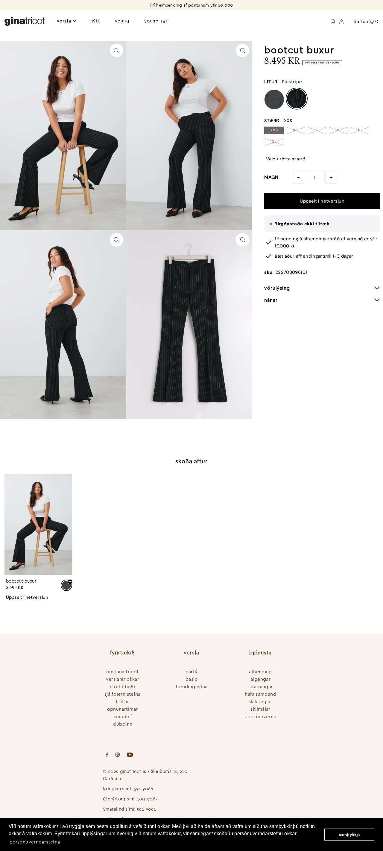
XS (295, 130)
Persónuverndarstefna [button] (35, 842)
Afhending (260, 671)
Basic (191, 679)
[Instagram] (117, 755)
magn (271, 177)
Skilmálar (260, 709)
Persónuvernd (260, 716)
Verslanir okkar (122, 679)
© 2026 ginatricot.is (124, 771)
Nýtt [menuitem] (95, 21)
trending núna (192, 686)
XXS (274, 130)
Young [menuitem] (122, 21)
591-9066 (143, 788)
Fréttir (122, 701)
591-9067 (148, 799)
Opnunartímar (122, 709)
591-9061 (146, 809)
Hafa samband (260, 694)
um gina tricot (122, 671)
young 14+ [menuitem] (156, 21)
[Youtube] (130, 755)
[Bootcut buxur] (38, 524)
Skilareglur (260, 701)
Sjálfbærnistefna (122, 694)
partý (192, 671)
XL (274, 141)
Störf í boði (122, 686)
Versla (64, 21)
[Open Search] (333, 21)
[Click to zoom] (116, 50)
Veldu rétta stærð (285, 159)
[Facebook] (107, 755)
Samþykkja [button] (349, 834)
